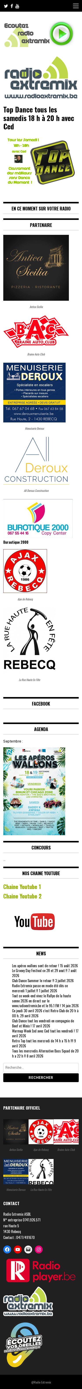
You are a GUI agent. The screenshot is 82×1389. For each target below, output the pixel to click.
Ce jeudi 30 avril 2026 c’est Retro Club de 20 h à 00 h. (45, 1013)
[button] (41, 1226)
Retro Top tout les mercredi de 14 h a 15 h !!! (42, 1040)
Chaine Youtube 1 (22, 886)
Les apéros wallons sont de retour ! (35, 965)
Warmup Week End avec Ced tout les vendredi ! (43, 1031)
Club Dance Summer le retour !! (33, 980)
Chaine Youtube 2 (23, 896)
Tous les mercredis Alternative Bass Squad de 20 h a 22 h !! (45, 1053)
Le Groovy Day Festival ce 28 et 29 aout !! (39, 970)
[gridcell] (41, 1214)
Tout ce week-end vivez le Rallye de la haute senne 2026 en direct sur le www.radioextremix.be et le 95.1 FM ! (41, 1001)
